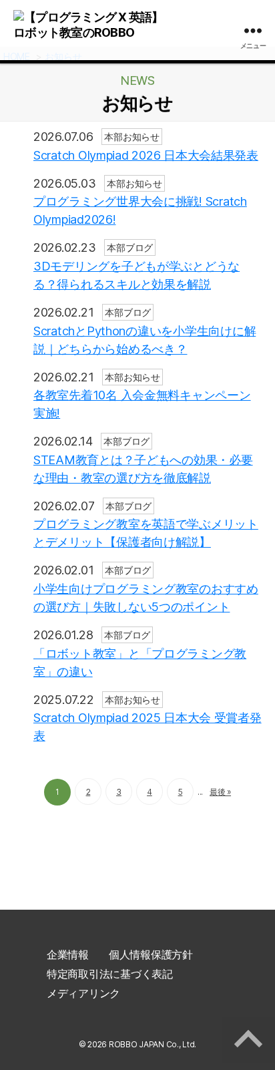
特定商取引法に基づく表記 (110, 973)
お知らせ (138, 104)
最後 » (220, 792)
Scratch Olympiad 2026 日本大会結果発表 (145, 155)
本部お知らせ (131, 136)
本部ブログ (130, 247)
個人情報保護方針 (151, 954)
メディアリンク (83, 993)
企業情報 (68, 954)
